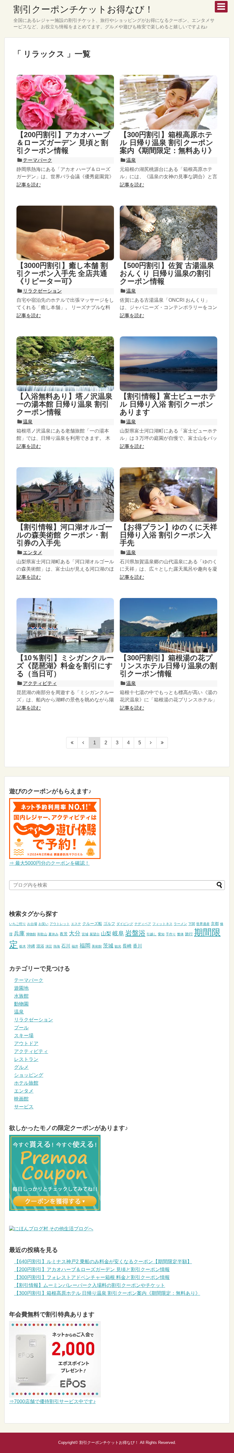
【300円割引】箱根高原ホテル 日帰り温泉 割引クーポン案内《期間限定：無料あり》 (167, 142)
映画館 (21, 1098)
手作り (171, 934)
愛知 (161, 934)
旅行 (189, 934)
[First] (72, 743)
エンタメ (32, 552)
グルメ (21, 1067)
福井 (75, 946)
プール (21, 1027)
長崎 (127, 945)
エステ (76, 924)
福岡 (85, 946)
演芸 (48, 946)
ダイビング (124, 924)
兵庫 (19, 933)
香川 (137, 945)
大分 (74, 933)
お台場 (32, 924)
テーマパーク (37, 160)
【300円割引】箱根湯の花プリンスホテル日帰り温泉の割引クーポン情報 (168, 666)
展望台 (95, 934)
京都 (215, 923)
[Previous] (83, 743)
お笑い (43, 924)
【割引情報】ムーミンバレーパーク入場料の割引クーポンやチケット (89, 1285)
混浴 (40, 946)
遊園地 (21, 988)
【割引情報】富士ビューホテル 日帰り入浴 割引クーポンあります (168, 404)
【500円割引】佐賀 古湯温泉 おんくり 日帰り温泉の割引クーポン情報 (167, 273)
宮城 (85, 934)
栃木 (22, 946)
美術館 (97, 946)
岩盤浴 (135, 933)
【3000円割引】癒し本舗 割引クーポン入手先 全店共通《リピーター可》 (62, 273)
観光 (118, 946)
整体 (180, 934)
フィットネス (162, 924)
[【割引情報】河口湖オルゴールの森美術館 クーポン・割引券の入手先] (65, 494)
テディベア (142, 924)
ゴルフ (109, 923)
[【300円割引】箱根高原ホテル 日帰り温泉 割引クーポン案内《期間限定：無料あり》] (168, 102)
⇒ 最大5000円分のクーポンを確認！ (49, 863)
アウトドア (26, 1043)
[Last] (162, 743)
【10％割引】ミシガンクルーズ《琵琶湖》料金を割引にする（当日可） (65, 666)
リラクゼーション (42, 291)
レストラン (26, 1059)
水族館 (21, 996)
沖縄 (31, 946)
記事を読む (28, 184)
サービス (24, 1106)
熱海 (56, 946)
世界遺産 (203, 924)
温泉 (131, 160)
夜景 (64, 934)
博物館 (31, 934)
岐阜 (118, 933)
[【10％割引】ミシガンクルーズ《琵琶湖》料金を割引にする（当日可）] (65, 625)
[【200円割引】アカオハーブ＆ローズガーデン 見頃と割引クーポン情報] (65, 102)
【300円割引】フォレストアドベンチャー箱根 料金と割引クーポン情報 (92, 1277)
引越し (152, 934)
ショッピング (28, 1075)
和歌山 (42, 934)
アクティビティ (40, 683)
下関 (191, 924)
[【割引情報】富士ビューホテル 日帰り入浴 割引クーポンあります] (168, 363)
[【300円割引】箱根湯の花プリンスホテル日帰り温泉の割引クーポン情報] (168, 625)
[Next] (151, 743)
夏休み (53, 934)
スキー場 (24, 1035)
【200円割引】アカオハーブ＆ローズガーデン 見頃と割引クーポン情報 (63, 142)
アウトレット (60, 924)
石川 (65, 945)
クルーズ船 (92, 923)
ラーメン (180, 924)
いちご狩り (17, 924)
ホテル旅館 (26, 1083)
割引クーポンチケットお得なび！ (83, 9)
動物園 (21, 1003)
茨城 (108, 946)
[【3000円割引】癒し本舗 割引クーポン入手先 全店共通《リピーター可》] (65, 233)
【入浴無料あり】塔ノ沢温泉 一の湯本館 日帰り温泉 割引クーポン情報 (64, 404)
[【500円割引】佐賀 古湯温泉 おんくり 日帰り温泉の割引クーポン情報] (168, 233)
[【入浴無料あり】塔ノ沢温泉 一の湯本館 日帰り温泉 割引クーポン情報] (65, 363)
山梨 (106, 934)
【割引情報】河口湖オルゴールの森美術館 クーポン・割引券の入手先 (64, 535)
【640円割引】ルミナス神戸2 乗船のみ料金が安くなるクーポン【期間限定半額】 (103, 1261)
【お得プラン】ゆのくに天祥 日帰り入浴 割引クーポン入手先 (168, 535)
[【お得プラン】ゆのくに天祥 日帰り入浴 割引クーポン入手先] (168, 494)
